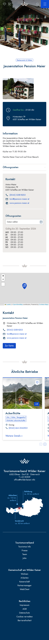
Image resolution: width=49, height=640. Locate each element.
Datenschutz (24, 613)
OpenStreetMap (18, 304)
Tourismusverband (24, 542)
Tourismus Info (24, 546)
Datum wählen (12, 222)
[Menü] (45, 4)
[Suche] (37, 4)
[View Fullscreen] (3, 284)
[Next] (45, 444)
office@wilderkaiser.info (24, 479)
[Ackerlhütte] (22, 393)
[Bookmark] (37, 382)
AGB (25, 609)
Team (24, 554)
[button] (18, 88)
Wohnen (24, 574)
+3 (36, 404)
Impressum (24, 605)
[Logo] (24, 4)
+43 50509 (25, 477)
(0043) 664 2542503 (18, 428)
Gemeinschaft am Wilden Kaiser (24, 570)
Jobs (24, 558)
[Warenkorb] (9, 4)
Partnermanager (24, 585)
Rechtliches (24, 601)
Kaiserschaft (24, 581)
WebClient (24, 589)
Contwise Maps (43, 304)
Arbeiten (24, 578)
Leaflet (8, 304)
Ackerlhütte (12, 413)
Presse (24, 550)
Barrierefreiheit (24, 620)
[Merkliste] (4, 4)
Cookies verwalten (24, 616)
